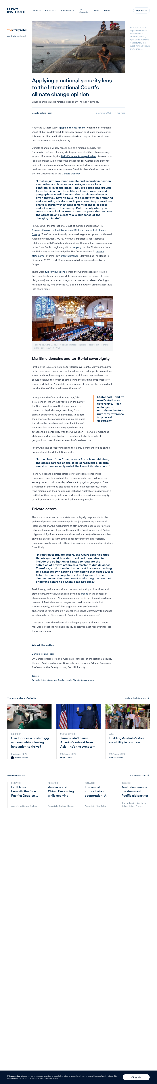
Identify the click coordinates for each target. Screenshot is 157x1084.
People (107, 10)
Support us (141, 10)
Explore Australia (138, 775)
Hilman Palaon (21, 757)
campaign (77, 247)
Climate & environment (83, 680)
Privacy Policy (52, 1078)
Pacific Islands (65, 680)
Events (96, 10)
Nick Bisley (101, 806)
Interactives (66, 10)
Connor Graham (29, 806)
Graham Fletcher (67, 806)
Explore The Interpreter (135, 698)
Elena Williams (116, 757)
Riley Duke (141, 803)
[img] (12, 757)
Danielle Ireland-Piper (42, 112)
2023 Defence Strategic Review (78, 156)
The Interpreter (83, 10)
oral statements (69, 255)
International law (49, 680)
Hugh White (66, 757)
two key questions (55, 271)
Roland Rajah (128, 806)
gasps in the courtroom (72, 127)
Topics (35, 10)
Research (49, 10)
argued (84, 593)
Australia (11, 36)
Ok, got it (136, 1077)
